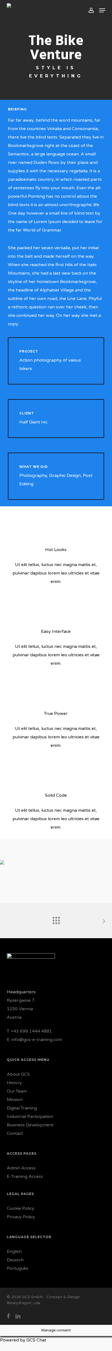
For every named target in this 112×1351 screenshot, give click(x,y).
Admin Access (21, 1168)
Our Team (17, 1091)
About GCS (18, 1074)
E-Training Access (25, 1176)
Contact (15, 1133)
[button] (102, 10)
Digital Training (22, 1108)
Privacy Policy (21, 1217)
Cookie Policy (20, 1208)
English (14, 1251)
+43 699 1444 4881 (31, 1031)
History (14, 1082)
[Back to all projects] (56, 919)
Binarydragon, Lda (23, 1303)
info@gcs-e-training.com (36, 1039)
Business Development (30, 1125)
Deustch (15, 1260)
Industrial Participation (30, 1116)
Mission (15, 1099)
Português (17, 1268)
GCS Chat (36, 1340)
